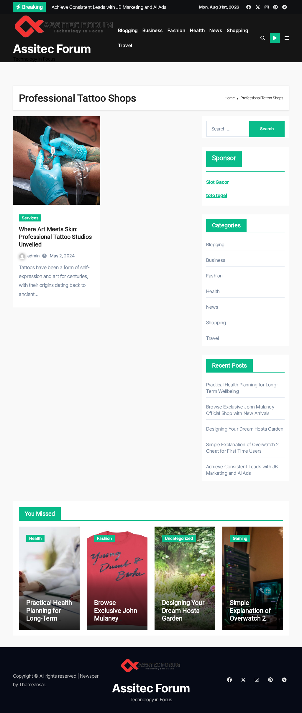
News (215, 30)
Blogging (128, 30)
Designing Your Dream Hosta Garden (245, 429)
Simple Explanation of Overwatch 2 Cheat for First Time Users (250, 618)
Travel (125, 45)
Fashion (177, 30)
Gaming (240, 538)
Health (197, 30)
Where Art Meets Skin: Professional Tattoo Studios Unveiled (55, 237)
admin (33, 256)
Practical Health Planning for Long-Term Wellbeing (49, 614)
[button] (286, 38)
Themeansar (32, 684)
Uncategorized (179, 538)
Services (30, 217)
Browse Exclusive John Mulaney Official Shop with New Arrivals (115, 622)
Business (152, 30)
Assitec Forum (52, 49)
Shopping (237, 30)
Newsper (89, 676)
